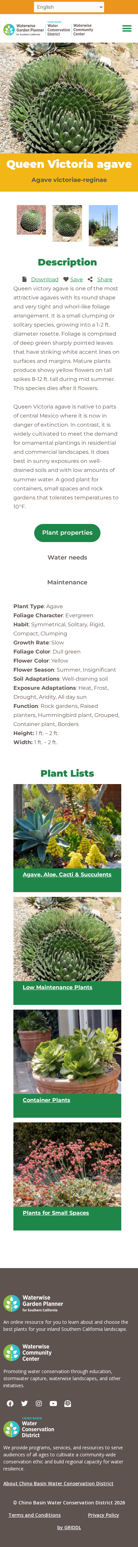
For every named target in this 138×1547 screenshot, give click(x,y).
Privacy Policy (103, 1515)
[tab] (67, 533)
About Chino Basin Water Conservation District (58, 1483)
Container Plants (46, 1100)
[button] (127, 28)
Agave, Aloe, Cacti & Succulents (67, 874)
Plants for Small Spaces (56, 1213)
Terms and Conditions (34, 1515)
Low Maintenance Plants (57, 987)
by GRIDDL (69, 1527)
